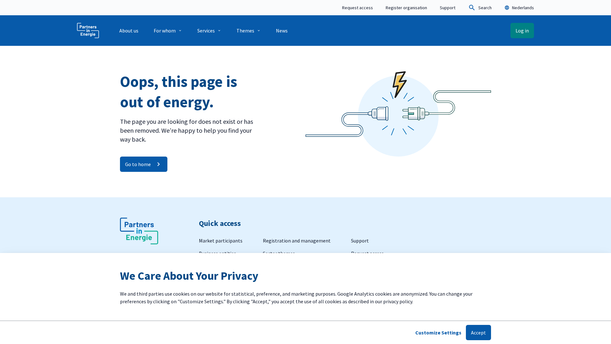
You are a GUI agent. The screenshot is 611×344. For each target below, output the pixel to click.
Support (447, 8)
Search (485, 8)
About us (128, 30)
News (282, 30)
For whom (165, 30)
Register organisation (406, 8)
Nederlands (523, 8)
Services (206, 30)
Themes (245, 30)
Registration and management (297, 240)
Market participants (220, 240)
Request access (357, 8)
